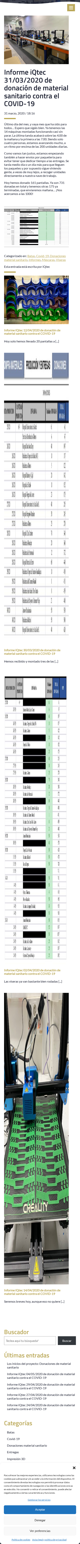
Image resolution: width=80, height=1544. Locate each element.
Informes (35, 260)
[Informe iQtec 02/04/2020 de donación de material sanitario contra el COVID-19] (36, 962)
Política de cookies (21, 1539)
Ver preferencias (40, 1531)
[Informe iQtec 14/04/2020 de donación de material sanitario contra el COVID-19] (36, 1282)
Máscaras (48, 260)
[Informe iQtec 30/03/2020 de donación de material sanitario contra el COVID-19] (36, 642)
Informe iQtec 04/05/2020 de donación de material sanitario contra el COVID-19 (41, 1375)
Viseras (61, 260)
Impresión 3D (16, 1459)
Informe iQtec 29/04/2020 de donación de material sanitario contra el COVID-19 (41, 1386)
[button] (74, 1468)
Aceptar (40, 1509)
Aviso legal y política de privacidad (49, 1539)
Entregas (13, 1452)
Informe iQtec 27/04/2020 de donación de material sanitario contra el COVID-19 (41, 1396)
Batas (31, 256)
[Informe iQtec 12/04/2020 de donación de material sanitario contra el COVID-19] (36, 322)
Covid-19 (42, 256)
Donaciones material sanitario (27, 1445)
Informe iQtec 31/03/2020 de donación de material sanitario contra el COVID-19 (36, 87)
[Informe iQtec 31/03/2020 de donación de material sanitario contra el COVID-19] (36, 62)
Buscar (66, 1340)
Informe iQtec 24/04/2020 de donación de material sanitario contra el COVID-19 (41, 1406)
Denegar (40, 1520)
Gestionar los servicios (39, 1499)
